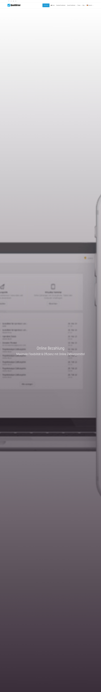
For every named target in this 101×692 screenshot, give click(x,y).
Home (53, 5)
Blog (84, 5)
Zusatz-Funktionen (71, 5)
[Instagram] (16, 1)
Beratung (46, 5)
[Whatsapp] (11, 1)
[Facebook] (9, 1)
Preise (79, 5)
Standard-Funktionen (60, 5)
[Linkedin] (13, 1)
